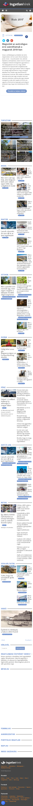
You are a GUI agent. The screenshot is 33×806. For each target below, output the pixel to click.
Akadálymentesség (5, 767)
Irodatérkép (12, 796)
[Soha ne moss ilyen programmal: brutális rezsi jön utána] (22, 340)
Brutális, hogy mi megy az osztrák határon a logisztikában (24, 439)
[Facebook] (30, 10)
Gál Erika (5, 188)
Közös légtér (24, 799)
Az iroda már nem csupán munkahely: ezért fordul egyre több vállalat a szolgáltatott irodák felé (24, 190)
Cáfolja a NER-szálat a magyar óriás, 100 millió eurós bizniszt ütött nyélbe (24, 507)
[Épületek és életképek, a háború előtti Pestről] (16, 611)
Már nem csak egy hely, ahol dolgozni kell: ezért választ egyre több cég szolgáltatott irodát (24, 146)
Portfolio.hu (4, 787)
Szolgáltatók (4, 779)
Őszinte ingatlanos (24, 798)
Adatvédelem (12, 766)
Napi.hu (28, 787)
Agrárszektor (4, 789)
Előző (3, 640)
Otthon (9, 35)
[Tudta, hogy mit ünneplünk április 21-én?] (8, 566)
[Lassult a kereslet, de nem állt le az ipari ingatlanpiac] (8, 222)
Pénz (12, 778)
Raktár (21, 778)
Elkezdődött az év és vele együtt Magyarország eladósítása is (23, 410)
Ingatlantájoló (7, 634)
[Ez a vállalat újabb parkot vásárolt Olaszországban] (22, 582)
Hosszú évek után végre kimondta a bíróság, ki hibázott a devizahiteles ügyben (23, 392)
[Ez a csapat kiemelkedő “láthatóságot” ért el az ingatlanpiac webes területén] (22, 566)
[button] (3, 802)
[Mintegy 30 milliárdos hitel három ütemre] (22, 596)
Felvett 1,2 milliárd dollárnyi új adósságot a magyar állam (8, 402)
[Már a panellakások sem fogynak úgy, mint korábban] (8, 141)
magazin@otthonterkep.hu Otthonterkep (16, 136)
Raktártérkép (6, 581)
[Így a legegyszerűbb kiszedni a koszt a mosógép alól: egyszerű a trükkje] (22, 371)
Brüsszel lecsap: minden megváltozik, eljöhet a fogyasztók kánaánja (23, 418)
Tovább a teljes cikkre (16, 91)
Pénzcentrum (18, 35)
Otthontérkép (4, 796)
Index (4, 407)
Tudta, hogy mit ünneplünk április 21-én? (7, 577)
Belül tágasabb (15, 799)
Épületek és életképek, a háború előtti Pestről (9, 631)
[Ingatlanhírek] (16, 1)
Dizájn (7, 778)
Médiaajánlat (20, 766)
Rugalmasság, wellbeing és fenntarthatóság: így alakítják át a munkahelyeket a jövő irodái (24, 453)
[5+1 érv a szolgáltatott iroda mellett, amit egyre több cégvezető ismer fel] (22, 168)
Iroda (17, 778)
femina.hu (5, 359)
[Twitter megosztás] (3, 40)
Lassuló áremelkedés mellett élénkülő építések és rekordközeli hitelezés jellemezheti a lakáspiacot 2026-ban (24, 157)
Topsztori (6, 120)
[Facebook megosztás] (26, 36)
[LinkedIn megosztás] (7, 40)
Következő (28, 640)
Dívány (17, 789)
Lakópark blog (12, 801)
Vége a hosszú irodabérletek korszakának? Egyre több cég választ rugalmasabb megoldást (24, 207)
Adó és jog (16, 779)
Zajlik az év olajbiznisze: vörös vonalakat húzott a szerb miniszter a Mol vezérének (24, 557)
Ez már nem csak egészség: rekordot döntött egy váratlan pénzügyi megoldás (23, 432)
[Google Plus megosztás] (11, 40)
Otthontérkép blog (14, 798)
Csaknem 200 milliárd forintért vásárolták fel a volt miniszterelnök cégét (24, 541)
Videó (10, 779)
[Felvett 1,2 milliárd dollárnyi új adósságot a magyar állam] (8, 390)
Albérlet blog (4, 801)
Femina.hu (11, 789)
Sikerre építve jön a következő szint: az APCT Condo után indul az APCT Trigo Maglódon (24, 244)
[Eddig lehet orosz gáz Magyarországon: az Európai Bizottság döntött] (8, 340)
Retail (26, 778)
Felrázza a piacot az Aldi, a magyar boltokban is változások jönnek (24, 549)
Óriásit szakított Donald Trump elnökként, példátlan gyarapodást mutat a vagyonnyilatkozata (24, 526)
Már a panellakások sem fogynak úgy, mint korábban (9, 147)
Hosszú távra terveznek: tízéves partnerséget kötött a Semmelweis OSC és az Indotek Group (24, 401)
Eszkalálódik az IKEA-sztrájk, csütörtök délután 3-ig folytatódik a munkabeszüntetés (23, 516)
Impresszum (4, 766)
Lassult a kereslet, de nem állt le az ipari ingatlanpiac (7, 233)
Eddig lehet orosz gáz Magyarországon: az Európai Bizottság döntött (8, 353)
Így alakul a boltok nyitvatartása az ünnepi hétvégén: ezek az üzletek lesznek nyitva (8, 519)
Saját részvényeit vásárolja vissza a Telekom (22, 534)
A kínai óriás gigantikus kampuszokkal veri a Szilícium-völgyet (24, 425)
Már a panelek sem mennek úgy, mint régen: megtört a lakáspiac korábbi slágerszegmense (8, 291)
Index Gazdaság (12, 787)
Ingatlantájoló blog (5, 799)
